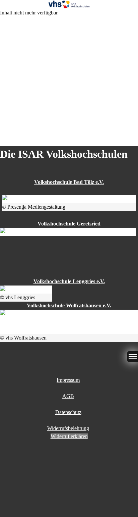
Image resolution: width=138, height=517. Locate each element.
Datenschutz (68, 412)
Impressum (68, 380)
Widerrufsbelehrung (68, 428)
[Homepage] (69, 4)
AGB (68, 396)
